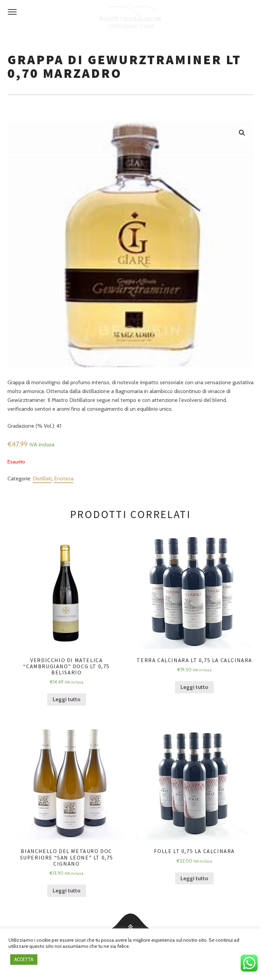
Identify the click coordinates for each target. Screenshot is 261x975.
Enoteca (63, 478)
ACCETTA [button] (23, 959)
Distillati (42, 478)
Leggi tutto (67, 699)
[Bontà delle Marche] (130, 16)
